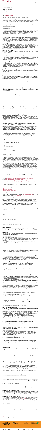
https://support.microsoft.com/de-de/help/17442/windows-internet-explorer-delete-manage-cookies (20, 181)
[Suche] (35, 2)
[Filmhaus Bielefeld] (9, 2)
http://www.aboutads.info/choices (7, 188)
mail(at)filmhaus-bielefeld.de (9, 15)
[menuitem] (35, 2)
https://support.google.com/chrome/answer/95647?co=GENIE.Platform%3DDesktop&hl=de (19, 178)
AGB (24, 429)
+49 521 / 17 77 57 (6, 12)
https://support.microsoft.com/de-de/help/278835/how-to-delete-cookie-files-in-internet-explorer (23, 182)
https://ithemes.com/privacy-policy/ (7, 416)
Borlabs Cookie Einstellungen (17, 195)
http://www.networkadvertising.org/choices (9, 190)
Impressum (16, 429)
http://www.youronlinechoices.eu (7, 189)
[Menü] (37, 2)
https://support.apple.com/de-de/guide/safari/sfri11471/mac (14, 179)
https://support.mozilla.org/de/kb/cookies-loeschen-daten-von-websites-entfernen (18, 180)
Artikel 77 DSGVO (23, 398)
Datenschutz (20, 429)
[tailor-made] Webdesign (32, 429)
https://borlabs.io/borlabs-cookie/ (28, 194)
